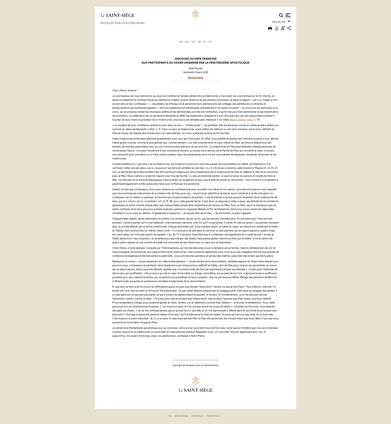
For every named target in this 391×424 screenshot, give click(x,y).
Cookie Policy (197, 416)
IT (205, 41)
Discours (122, 23)
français (279, 22)
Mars (140, 23)
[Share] (289, 28)
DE (181, 41)
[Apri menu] (288, 15)
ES (193, 41)
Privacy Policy (213, 416)
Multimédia (195, 77)
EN (187, 41)
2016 (133, 23)
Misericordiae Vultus (241, 119)
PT (210, 41)
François (107, 23)
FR (199, 41)
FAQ (169, 416)
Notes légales (181, 416)
